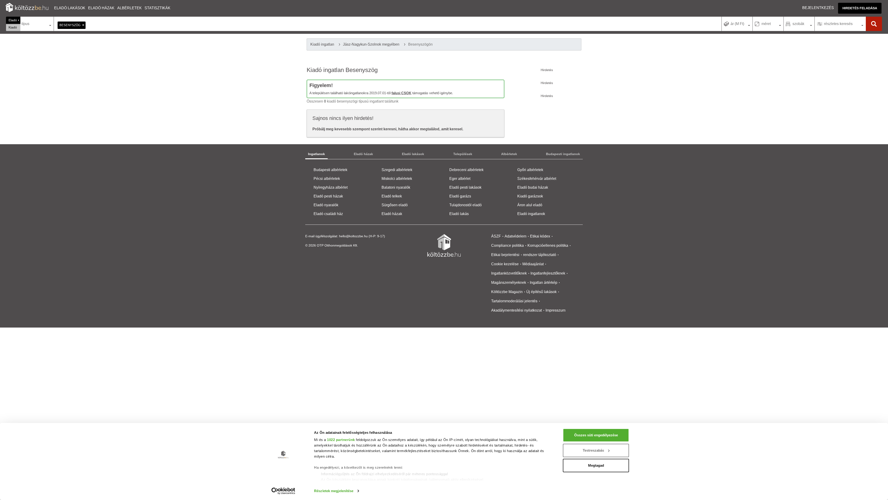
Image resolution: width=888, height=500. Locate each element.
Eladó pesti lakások (465, 187)
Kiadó (13, 27)
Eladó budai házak (532, 187)
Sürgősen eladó (395, 205)
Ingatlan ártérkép (543, 282)
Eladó (13, 20)
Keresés (874, 24)
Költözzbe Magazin (507, 292)
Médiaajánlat (533, 264)
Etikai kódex (540, 236)
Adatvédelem (515, 236)
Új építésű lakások (541, 292)
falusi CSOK (401, 93)
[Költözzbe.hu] (27, 8)
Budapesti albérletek (330, 170)
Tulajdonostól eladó (465, 205)
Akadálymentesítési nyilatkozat (516, 310)
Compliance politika (507, 245)
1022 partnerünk (341, 440)
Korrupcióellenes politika (547, 245)
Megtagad (596, 465)
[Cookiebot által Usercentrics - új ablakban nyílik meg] (283, 491)
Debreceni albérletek (466, 170)
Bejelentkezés (818, 8)
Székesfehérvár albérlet (536, 179)
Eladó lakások (69, 8)
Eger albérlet (459, 179)
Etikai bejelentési (505, 255)
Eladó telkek (392, 196)
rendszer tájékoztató (539, 255)
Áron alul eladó (529, 205)
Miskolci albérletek (397, 179)
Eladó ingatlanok (531, 214)
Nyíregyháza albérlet (331, 187)
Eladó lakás (459, 214)
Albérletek (129, 8)
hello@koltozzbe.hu (353, 236)
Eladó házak (101, 8)
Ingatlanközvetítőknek (509, 273)
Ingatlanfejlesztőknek (547, 273)
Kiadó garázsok (530, 196)
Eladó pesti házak (328, 196)
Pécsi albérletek (327, 179)
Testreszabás (593, 450)
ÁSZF (496, 236)
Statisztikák (157, 8)
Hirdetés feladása (859, 8)
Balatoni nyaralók (396, 187)
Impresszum (555, 310)
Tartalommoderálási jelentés (514, 301)
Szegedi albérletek (397, 170)
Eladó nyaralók (326, 205)
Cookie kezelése (505, 264)
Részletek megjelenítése (333, 491)
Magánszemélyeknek (508, 282)
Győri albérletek (530, 170)
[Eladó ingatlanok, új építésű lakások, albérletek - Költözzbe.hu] (444, 245)
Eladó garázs (460, 196)
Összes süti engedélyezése (596, 435)
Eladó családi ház (328, 214)
